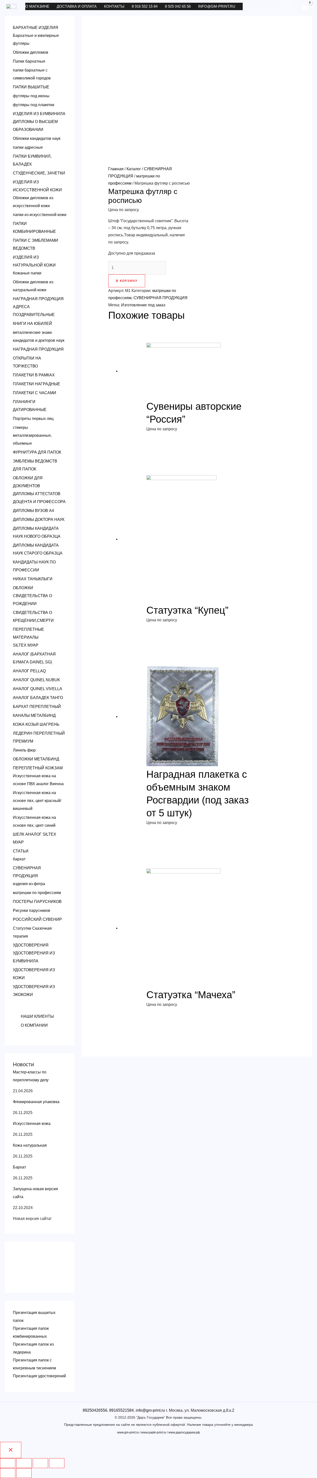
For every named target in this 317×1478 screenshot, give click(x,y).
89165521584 (121, 1410)
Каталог (134, 169)
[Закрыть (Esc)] (7, 1463)
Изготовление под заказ (143, 305)
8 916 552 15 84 (145, 6)
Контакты (114, 6)
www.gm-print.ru (128, 1432)
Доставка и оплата (77, 6)
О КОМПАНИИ (34, 1025)
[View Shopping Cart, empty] (305, 6)
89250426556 (95, 1410)
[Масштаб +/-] (56, 1463)
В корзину (126, 281)
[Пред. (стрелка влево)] (7, 1473)
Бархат (19, 1167)
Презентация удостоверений (39, 1376)
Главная (116, 169)
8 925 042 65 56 (178, 6)
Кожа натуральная (30, 1145)
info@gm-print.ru (216, 6)
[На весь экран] (40, 1463)
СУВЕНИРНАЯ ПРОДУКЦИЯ (160, 298)
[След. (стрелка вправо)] (24, 1473)
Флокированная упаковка (36, 1102)
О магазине (37, 6)
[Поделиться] (24, 1463)
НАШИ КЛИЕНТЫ (37, 1016)
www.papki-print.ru (153, 1432)
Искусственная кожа (32, 1123)
